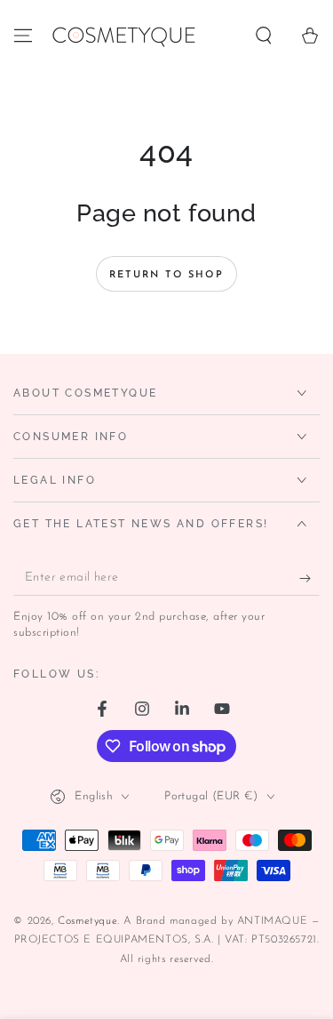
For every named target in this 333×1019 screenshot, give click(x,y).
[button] (264, 35)
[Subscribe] (309, 578)
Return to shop (166, 275)
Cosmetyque (87, 921)
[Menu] (23, 35)
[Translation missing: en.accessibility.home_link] (123, 35)
